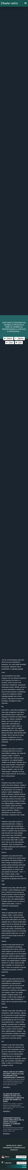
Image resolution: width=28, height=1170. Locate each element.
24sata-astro (9, 3)
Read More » (6, 1087)
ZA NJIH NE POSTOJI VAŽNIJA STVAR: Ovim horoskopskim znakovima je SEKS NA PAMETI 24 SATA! (13, 1097)
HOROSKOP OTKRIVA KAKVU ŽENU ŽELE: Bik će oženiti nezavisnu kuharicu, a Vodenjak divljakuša (13, 1121)
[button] (25, 3)
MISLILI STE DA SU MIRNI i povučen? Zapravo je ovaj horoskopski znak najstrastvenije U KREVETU (14, 1074)
